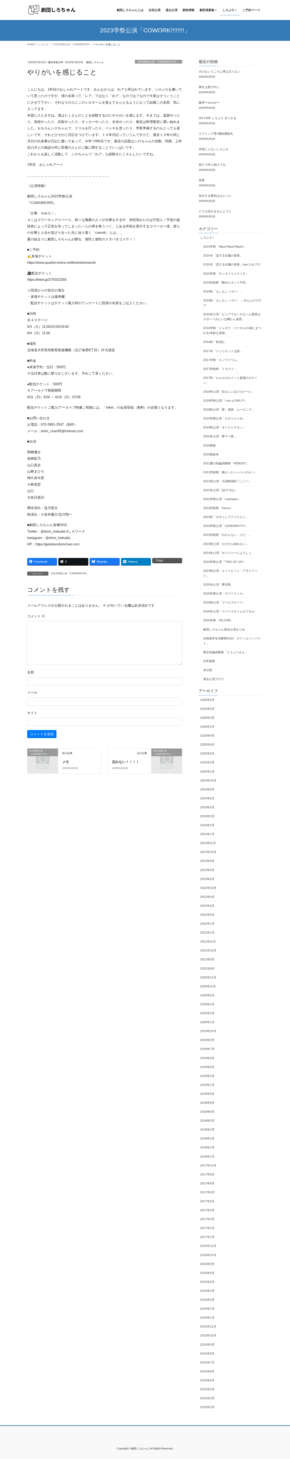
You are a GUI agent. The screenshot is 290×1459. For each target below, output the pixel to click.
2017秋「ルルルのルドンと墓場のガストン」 (230, 380)
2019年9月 (207, 1040)
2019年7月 (207, 1049)
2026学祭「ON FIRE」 (218, 620)
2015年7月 (207, 1362)
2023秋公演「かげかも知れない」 (226, 544)
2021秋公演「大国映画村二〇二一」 (227, 481)
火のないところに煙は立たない (219, 71)
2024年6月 (207, 798)
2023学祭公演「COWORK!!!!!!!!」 (158, 61)
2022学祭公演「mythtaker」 (222, 499)
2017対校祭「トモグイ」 (220, 369)
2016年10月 (208, 1255)
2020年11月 (208, 986)
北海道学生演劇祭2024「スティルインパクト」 (231, 641)
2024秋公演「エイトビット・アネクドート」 (230, 573)
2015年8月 (207, 1353)
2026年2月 (207, 726)
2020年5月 (207, 995)
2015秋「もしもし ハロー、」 (223, 291)
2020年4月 (207, 1004)
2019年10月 (208, 1031)
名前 (30, 672)
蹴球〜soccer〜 (209, 102)
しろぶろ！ (207, 237)
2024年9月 (207, 789)
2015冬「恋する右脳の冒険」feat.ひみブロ (231, 264)
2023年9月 (207, 861)
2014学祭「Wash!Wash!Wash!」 (225, 246)
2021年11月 (208, 941)
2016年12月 (208, 1246)
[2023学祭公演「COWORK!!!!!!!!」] (42, 758)
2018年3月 (207, 1138)
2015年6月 (207, 1371)
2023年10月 (208, 852)
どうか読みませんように (215, 211)
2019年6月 (207, 1058)
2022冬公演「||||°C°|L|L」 (220, 490)
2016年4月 (207, 1290)
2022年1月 (207, 932)
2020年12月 (208, 977)
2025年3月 (207, 762)
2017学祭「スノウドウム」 (221, 360)
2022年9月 (207, 897)
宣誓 (202, 180)
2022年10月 (208, 888)
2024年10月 (208, 780)
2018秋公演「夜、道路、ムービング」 (229, 409)
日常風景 (209, 661)
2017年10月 (208, 1165)
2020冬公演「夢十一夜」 (220, 436)
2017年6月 (207, 1192)
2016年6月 (207, 1273)
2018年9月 (207, 1093)
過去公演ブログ (213, 679)
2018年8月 (207, 1102)
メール (32, 692)
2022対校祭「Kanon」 (218, 508)
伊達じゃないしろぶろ (213, 149)
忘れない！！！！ (125, 762)
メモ (65, 762)
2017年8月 (207, 1183)
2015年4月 (207, 1389)
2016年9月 (207, 1264)
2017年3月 (207, 1219)
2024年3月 (207, 816)
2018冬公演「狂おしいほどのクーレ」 (229, 391)
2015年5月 (207, 1380)
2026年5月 (207, 708)
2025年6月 (207, 744)
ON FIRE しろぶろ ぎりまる (217, 118)
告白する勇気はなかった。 (216, 195)
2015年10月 (208, 1335)
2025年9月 (207, 735)
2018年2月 (207, 1147)
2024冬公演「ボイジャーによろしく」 (229, 553)
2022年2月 (207, 923)
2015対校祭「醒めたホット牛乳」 (226, 282)
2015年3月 (207, 1398)
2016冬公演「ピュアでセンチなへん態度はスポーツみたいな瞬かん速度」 (231, 316)
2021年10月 (208, 950)
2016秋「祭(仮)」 (215, 342)
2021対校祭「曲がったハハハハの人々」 (230, 472)
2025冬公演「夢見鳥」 (218, 584)
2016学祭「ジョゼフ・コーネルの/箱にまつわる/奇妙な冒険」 (232, 330)
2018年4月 (207, 1129)
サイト (32, 713)
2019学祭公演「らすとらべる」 (224, 418)
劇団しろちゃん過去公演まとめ (224, 629)
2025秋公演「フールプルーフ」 (224, 602)
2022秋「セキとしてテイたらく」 (226, 517)
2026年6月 (207, 700)
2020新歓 (209, 445)
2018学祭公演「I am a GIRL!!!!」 (225, 400)
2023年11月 (208, 843)
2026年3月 (207, 717)
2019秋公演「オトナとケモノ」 (224, 427)
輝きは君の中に (209, 87)
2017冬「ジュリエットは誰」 (223, 351)
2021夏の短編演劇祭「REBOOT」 (226, 463)
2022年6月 (207, 905)
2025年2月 (207, 771)
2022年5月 (207, 914)
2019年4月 (207, 1076)
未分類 (207, 670)
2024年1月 (207, 834)
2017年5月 (207, 1201)
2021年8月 (207, 968)
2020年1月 (207, 1022)
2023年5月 (207, 879)
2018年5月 (207, 1120)
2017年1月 (207, 1237)
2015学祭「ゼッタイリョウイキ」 (226, 273)
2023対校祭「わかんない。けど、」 (227, 534)
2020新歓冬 (211, 454)
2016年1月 (207, 1317)
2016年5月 (207, 1282)
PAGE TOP (279, 1411)
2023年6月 (207, 870)
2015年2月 (207, 1407)
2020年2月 (207, 1013)
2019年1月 (207, 1085)
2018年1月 (207, 1156)
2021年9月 (207, 959)
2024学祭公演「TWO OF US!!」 (224, 561)
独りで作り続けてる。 (213, 164)
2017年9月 (207, 1174)
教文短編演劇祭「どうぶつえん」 (225, 652)
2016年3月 (207, 1299)
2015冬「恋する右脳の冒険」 (223, 255)
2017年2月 (207, 1228)
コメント (36, 616)
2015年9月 (207, 1344)
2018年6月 (207, 1111)
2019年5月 (207, 1067)
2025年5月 (207, 753)
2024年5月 (207, 807)
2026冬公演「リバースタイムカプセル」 (230, 611)
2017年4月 (207, 1210)
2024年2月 (207, 825)
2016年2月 (207, 1308)
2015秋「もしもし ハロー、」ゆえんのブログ (232, 303)
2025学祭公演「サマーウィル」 (224, 593)
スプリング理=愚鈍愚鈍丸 (216, 133)
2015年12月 (208, 1326)
